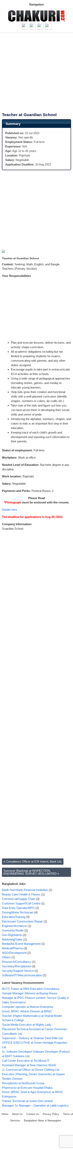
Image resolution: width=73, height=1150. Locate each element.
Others (6, 957)
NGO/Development (14, 952)
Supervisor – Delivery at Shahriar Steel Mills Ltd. (32, 1038)
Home (5, 1114)
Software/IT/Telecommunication (22, 975)
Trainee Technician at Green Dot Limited (27, 1101)
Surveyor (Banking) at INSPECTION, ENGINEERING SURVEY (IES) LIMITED (31, 872)
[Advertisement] (36, 74)
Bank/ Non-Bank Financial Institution (25, 890)
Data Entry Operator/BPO (18, 908)
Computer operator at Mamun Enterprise (27, 1006)
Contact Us (32, 1114)
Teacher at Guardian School (29, 114)
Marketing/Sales (12, 939)
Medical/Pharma (12, 948)
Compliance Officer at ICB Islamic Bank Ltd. (33, 861)
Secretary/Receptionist (16, 966)
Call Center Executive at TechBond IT (25, 1060)
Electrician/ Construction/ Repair (22, 921)
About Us (17, 1114)
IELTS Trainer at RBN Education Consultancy (31, 988)
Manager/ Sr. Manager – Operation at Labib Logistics (35, 1105)
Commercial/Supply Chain (18, 899)
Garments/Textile (13, 930)
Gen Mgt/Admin (12, 935)
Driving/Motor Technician (17, 912)
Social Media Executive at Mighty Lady (26, 1024)
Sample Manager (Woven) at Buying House (29, 993)
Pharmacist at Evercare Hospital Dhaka (27, 1087)
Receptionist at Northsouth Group (23, 1083)
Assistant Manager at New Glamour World (29, 1065)
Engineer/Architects (14, 926)
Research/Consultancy (16, 961)
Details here (9, 509)
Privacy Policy (51, 1114)
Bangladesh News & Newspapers (42, 1120)
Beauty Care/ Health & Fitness (21, 894)
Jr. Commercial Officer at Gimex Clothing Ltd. (31, 1069)
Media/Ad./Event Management (21, 943)
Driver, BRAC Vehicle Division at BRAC (27, 1011)
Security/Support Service (18, 970)
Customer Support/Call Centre (21, 903)
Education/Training (13, 917)
